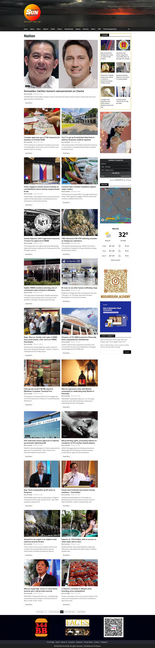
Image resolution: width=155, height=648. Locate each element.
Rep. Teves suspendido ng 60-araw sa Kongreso (42, 474)
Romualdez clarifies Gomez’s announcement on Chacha (61, 64)
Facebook (79, 642)
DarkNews (87, 646)
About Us (64, 642)
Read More (28, 103)
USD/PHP (118, 180)
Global (53, 29)
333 (51, 612)
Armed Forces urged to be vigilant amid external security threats (42, 523)
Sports (93, 29)
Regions (45, 29)
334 (55, 612)
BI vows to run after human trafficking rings (80, 271)
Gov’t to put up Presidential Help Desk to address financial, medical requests (80, 121)
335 (58, 612)
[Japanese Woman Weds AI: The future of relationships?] (123, 67)
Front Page (50, 642)
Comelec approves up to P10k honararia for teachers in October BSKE (42, 121)
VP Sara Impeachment (110, 29)
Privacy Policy (88, 642)
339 (72, 612)
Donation (71, 642)
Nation (32, 29)
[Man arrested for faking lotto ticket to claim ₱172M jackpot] (108, 45)
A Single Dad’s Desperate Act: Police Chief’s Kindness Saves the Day (107, 103)
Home (26, 29)
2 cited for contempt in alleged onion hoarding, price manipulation (80, 572)
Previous (39, 612)
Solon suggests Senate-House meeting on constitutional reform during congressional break (42, 170)
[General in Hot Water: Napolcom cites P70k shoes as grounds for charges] (123, 45)
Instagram (103, 642)
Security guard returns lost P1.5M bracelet (122, 101)
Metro (39, 29)
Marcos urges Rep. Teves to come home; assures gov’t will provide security (42, 572)
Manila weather (115, 260)
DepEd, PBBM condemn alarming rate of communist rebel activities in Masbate (42, 271)
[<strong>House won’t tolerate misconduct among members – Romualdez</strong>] (80, 474)
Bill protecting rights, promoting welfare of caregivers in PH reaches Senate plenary (80, 424)
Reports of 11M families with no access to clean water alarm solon (80, 523)
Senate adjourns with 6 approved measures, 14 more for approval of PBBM (42, 222)
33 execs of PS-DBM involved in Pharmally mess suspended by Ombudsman (80, 321)
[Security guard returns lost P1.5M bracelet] (123, 91)
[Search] (128, 29)
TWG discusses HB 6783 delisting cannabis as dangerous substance (80, 222)
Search (127, 352)
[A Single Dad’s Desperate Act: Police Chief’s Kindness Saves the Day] (108, 91)
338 (69, 612)
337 (65, 612)
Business (86, 29)
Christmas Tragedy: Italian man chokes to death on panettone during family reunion (107, 79)
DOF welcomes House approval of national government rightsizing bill (42, 424)
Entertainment (69, 29)
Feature (59, 29)
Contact (96, 642)
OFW (99, 29)
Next (83, 612)
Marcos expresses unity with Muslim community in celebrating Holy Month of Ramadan (80, 373)
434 (79, 612)
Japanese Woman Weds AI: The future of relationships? (122, 77)
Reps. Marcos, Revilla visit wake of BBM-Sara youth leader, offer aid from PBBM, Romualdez (42, 321)
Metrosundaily (28, 94)
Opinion (78, 29)
